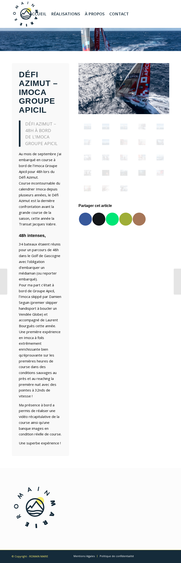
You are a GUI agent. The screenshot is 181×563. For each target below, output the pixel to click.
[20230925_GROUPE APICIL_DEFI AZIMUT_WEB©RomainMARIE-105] (124, 157)
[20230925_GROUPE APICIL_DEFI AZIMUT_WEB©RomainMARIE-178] (160, 173)
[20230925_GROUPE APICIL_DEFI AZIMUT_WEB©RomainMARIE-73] (87, 173)
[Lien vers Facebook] (158, 13)
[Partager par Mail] (125, 219)
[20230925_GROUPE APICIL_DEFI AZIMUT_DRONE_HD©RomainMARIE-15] (87, 126)
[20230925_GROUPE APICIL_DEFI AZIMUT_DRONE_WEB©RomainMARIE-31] (160, 126)
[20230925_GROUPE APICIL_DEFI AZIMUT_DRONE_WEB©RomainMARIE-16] (124, 126)
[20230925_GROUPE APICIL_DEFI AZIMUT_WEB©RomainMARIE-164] (87, 188)
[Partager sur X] (98, 219)
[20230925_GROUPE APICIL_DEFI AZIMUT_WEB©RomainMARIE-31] (160, 142)
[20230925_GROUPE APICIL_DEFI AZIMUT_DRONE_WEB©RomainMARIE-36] (87, 142)
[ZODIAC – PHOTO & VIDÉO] (177, 282)
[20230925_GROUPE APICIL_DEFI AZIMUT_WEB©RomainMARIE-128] (124, 188)
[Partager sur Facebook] (85, 219)
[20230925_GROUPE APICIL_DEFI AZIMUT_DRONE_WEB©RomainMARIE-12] (106, 126)
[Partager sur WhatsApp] (112, 219)
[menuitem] (38, 14)
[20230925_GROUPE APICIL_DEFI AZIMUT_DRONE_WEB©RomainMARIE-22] (142, 126)
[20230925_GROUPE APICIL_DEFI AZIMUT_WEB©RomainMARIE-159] (106, 188)
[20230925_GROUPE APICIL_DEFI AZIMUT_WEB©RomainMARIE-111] (106, 157)
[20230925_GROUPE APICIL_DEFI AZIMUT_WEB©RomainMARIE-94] (142, 157)
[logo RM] (26, 14)
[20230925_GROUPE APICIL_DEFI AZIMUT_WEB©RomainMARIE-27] (142, 142)
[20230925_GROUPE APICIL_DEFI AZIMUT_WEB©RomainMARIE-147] (124, 173)
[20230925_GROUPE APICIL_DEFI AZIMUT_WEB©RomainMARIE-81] (160, 157)
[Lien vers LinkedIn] (165, 13)
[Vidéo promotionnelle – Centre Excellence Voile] (3, 282)
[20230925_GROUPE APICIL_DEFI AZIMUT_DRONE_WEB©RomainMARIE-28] (106, 142)
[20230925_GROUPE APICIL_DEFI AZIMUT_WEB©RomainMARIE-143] (142, 173)
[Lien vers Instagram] (144, 13)
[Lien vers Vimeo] (151, 13)
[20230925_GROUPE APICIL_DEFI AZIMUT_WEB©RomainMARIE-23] (124, 142)
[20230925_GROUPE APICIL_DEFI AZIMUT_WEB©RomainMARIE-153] (106, 173)
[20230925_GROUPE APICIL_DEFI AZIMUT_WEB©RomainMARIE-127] (87, 157)
